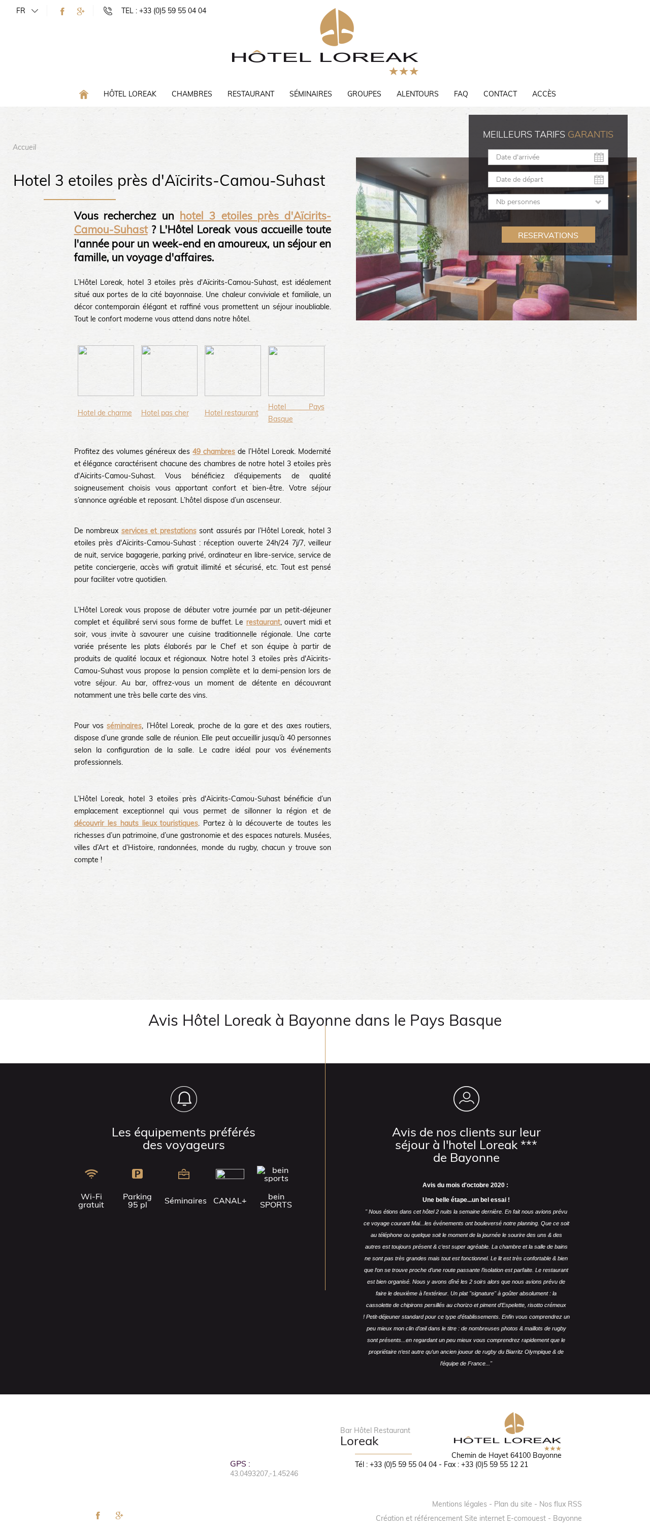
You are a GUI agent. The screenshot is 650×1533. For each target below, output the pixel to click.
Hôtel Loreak (130, 94)
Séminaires (310, 94)
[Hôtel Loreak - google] (81, 11)
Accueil (24, 147)
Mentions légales (459, 1504)
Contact (500, 94)
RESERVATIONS (548, 235)
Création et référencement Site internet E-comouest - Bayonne (479, 1518)
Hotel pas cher (165, 412)
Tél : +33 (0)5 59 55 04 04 (396, 1464)
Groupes (364, 94)
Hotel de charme (105, 412)
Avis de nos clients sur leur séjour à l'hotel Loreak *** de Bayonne (466, 1144)
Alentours (418, 94)
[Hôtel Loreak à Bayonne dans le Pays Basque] (325, 41)
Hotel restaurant (231, 412)
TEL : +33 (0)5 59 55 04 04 (163, 10)
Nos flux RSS (560, 1504)
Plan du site (513, 1504)
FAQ (461, 94)
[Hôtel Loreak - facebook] (62, 11)
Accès (544, 94)
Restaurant (251, 94)
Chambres (192, 94)
